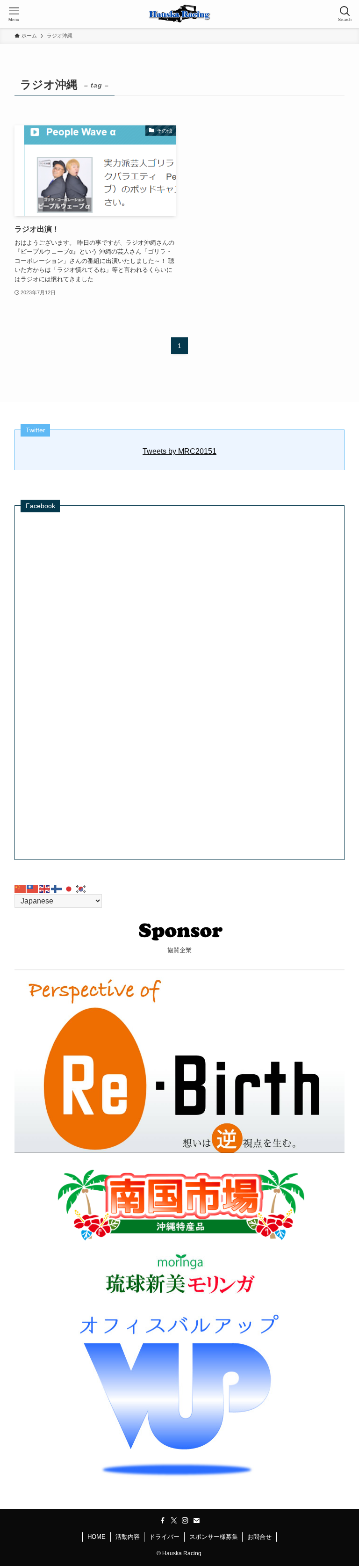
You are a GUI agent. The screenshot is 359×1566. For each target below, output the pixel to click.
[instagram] (185, 1520)
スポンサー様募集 (213, 1536)
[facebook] (162, 1520)
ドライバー (164, 1536)
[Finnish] (57, 888)
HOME (96, 1536)
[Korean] (81, 888)
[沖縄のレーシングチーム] (179, 14)
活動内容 (127, 1536)
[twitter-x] (174, 1520)
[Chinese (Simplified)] (20, 888)
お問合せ (259, 1536)
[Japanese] (69, 888)
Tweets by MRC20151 (179, 451)
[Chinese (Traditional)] (33, 888)
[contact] (196, 1520)
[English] (45, 888)
